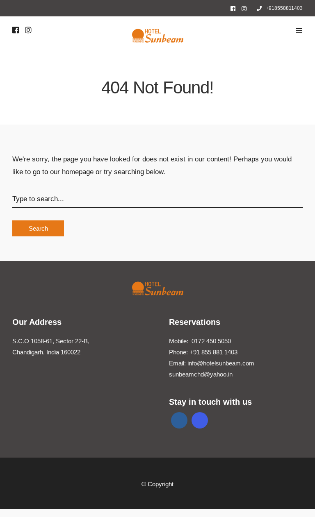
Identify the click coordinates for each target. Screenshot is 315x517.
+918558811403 (284, 8)
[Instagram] (244, 8)
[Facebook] (179, 420)
